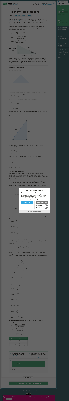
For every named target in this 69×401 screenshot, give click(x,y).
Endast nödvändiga (42, 202)
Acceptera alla (27, 202)
